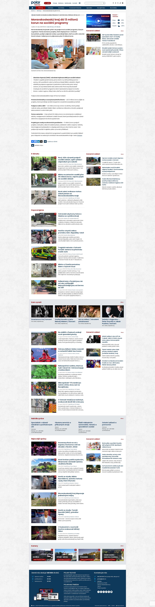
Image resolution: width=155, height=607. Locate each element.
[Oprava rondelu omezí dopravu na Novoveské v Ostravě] (93, 161)
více (122, 302)
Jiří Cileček (57, 27)
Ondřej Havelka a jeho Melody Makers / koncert (65, 320)
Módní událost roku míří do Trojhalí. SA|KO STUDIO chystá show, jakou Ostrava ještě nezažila (112, 339)
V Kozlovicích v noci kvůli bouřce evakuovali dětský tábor (68, 529)
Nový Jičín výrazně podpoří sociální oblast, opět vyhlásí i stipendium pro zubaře (70, 159)
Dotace (79, 135)
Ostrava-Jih (66, 218)
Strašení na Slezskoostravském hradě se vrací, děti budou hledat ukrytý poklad (112, 363)
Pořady (55, 3)
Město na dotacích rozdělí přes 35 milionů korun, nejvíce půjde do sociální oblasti (71, 176)
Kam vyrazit (36, 302)
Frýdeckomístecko (75, 8)
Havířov (65, 235)
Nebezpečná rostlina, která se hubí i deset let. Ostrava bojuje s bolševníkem (71, 368)
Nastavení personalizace (101, 605)
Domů (33, 11)
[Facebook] (113, 3)
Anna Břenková (78, 372)
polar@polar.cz (101, 579)
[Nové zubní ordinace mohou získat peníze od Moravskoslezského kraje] (44, 197)
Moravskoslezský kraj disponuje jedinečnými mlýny (71, 494)
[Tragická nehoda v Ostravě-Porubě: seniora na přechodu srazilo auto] (44, 253)
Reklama (60, 3)
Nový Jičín (71, 164)
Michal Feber (75, 336)
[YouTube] (122, 3)
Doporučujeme (37, 210)
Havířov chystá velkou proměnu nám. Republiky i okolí (71, 232)
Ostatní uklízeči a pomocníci (109, 423)
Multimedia (68, 3)
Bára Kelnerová (71, 235)
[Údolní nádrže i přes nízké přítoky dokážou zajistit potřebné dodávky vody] (93, 352)
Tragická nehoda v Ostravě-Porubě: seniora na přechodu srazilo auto (70, 249)
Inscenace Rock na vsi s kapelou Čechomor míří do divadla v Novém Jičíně (69, 445)
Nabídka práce (37, 418)
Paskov (70, 336)
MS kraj (40, 8)
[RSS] (109, 592)
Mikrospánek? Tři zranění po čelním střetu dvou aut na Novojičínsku (69, 385)
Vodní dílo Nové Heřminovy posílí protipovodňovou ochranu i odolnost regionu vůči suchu (112, 182)
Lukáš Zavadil (79, 254)
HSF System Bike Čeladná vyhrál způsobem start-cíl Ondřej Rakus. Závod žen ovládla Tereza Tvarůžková (112, 38)
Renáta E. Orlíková (74, 483)
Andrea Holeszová (74, 218)
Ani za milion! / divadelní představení (88, 320)
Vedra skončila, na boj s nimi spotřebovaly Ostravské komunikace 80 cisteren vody (112, 456)
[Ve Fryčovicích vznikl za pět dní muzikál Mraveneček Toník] (93, 469)
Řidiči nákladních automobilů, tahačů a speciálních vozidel (87, 424)
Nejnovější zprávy (38, 439)
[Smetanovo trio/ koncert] (42, 311)
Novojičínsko (101, 8)
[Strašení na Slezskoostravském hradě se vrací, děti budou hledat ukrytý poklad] (93, 364)
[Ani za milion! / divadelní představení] (89, 311)
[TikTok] (120, 3)
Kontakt (74, 3)
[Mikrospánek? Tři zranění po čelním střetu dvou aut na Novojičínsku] (44, 389)
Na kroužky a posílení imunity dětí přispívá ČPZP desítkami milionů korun (112, 445)
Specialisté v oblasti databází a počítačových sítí (41, 424)
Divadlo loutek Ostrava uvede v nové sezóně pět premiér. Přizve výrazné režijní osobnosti (112, 50)
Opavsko (89, 8)
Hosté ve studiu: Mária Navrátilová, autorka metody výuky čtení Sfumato (70, 478)
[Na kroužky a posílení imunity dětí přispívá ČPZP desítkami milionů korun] (93, 446)
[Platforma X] (118, 3)
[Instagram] (115, 3)
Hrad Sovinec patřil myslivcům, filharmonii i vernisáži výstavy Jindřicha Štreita (71, 462)
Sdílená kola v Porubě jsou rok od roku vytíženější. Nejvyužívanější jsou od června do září (70, 284)
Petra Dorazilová (78, 164)
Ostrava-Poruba (72, 254)
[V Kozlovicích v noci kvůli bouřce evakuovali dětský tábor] (44, 533)
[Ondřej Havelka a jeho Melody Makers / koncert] (66, 311)
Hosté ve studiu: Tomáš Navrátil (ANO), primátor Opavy (68, 512)
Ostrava (50, 8)
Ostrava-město (71, 353)
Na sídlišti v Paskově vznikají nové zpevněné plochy (69, 333)
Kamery (34, 546)
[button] (79, 3)
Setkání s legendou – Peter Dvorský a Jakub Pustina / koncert (111, 321)
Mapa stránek (120, 605)
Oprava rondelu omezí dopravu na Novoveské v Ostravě (112, 159)
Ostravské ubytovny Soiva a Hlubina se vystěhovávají (69, 215)
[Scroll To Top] (152, 605)
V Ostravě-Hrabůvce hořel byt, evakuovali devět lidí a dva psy (71, 401)
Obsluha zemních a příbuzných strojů (63, 423)
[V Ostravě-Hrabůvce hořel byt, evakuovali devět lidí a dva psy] (44, 406)
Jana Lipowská (79, 290)
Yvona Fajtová (73, 449)
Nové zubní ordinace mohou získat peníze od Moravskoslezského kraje (69, 193)
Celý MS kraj (71, 198)
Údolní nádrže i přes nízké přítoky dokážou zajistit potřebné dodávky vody (110, 351)
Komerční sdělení (93, 31)
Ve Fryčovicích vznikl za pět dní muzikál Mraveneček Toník (112, 467)
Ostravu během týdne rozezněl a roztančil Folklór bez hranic (71, 350)
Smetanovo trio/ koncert (41, 319)
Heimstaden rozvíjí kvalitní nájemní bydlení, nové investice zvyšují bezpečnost (112, 169)
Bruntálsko (113, 8)
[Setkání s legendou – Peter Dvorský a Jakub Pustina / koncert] (113, 311)
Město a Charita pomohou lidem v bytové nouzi (69, 265)
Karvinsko (61, 8)
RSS (114, 605)
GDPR (109, 605)
